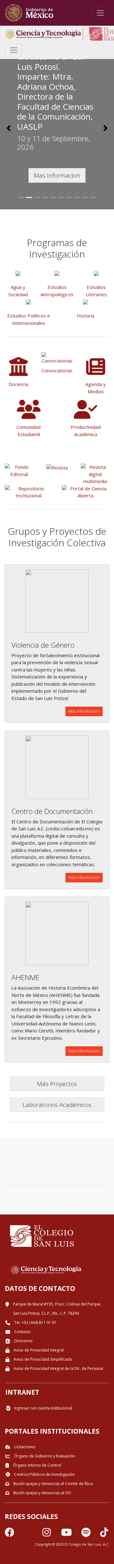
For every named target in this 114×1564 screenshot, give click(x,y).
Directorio (23, 1341)
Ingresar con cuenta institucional (42, 1408)
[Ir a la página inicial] (29, 13)
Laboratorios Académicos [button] (57, 1105)
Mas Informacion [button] (57, 175)
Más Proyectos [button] (57, 1084)
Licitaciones (24, 1446)
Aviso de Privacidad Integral (38, 1350)
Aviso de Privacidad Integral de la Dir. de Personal (58, 1368)
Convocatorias (57, 370)
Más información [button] (84, 711)
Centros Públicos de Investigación (44, 1474)
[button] (8, 128)
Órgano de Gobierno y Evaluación (44, 1456)
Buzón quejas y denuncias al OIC (42, 1492)
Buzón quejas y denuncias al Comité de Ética (52, 1483)
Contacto (22, 1331)
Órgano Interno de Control (36, 1465)
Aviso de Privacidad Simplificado (42, 1359)
